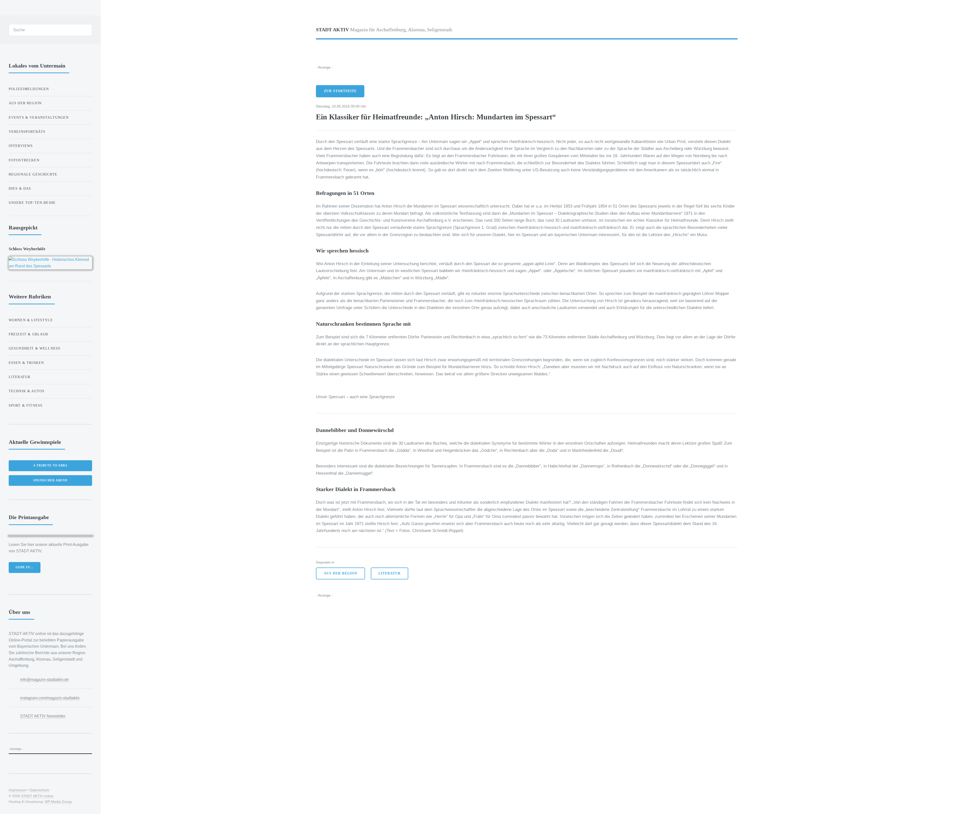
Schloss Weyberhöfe (27, 249)
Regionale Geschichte (33, 174)
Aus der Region (341, 573)
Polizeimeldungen (29, 89)
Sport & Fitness (26, 405)
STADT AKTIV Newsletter (43, 716)
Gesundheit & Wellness (35, 348)
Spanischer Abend (50, 480)
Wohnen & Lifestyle (31, 320)
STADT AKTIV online (37, 796)
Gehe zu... (25, 567)
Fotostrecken (24, 160)
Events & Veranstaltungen (39, 117)
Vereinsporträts (27, 132)
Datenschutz (39, 790)
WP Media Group (58, 802)
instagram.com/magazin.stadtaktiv (50, 698)
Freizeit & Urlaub (28, 334)
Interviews (21, 146)
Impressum (17, 790)
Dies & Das (20, 188)
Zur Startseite (340, 91)
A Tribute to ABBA (50, 465)
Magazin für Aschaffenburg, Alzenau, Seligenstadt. (384, 29)
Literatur (389, 573)
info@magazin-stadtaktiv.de (44, 679)
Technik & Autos (27, 391)
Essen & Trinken (26, 363)
